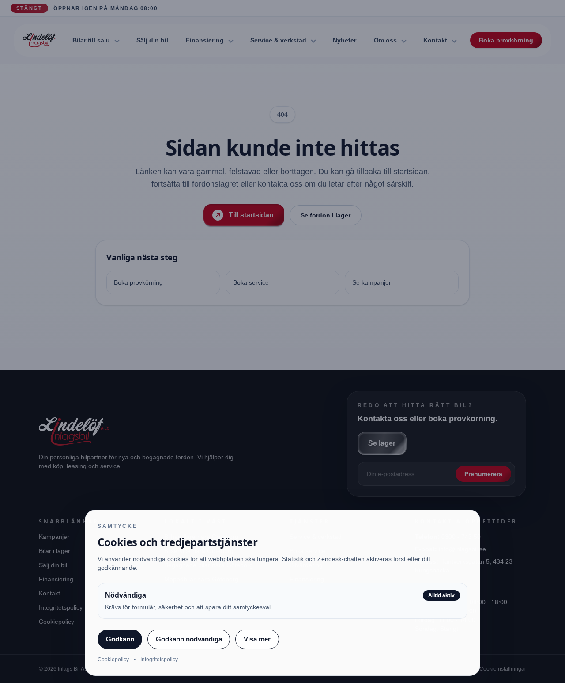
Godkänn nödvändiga (189, 639)
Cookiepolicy (113, 659)
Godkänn (120, 639)
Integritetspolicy (159, 659)
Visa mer (257, 639)
